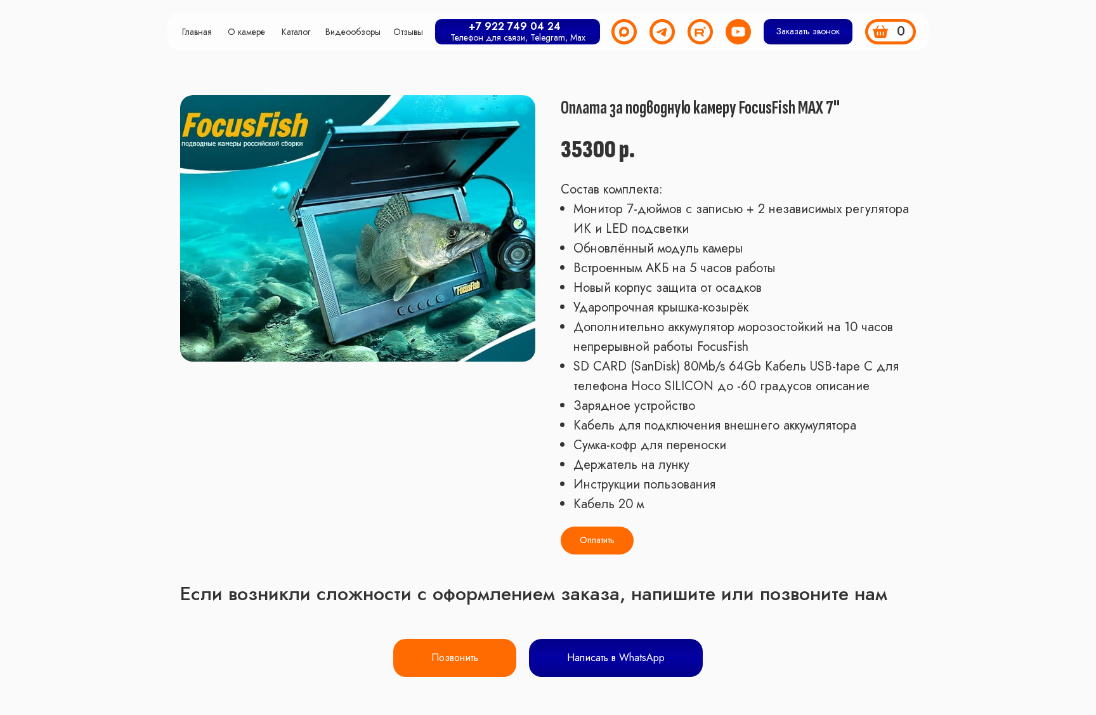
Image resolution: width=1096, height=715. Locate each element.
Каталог (296, 31)
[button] (808, 31)
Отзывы (408, 31)
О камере (246, 31)
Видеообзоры (353, 31)
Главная (197, 31)
